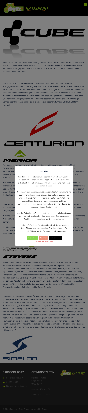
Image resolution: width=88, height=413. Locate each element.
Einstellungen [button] (55, 238)
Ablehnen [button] (43, 238)
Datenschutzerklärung (44, 241)
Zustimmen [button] (32, 238)
